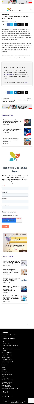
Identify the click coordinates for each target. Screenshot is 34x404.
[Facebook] (8, 24)
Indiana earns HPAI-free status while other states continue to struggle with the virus (11, 298)
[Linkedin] (15, 24)
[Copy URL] (26, 24)
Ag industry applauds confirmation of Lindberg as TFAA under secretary (12, 121)
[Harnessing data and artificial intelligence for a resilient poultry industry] (24, 272)
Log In (25, 82)
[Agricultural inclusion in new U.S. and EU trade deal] (27, 132)
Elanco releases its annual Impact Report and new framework (11, 140)
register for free (8, 74)
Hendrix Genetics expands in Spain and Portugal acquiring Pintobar (11, 279)
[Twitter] (11, 24)
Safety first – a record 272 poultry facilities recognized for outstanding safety (11, 288)
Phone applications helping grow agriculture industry (8, 101)
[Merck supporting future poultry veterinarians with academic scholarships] (24, 263)
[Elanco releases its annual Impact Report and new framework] (27, 141)
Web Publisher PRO (19, 402)
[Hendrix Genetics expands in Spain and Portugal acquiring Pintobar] (24, 280)
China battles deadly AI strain (25, 100)
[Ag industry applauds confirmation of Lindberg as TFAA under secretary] (27, 122)
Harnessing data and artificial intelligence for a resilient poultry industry (11, 271)
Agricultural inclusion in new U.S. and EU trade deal (12, 130)
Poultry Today (5, 14)
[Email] (19, 24)
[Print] (22, 24)
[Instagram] (6, 396)
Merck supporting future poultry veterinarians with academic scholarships (11, 262)
